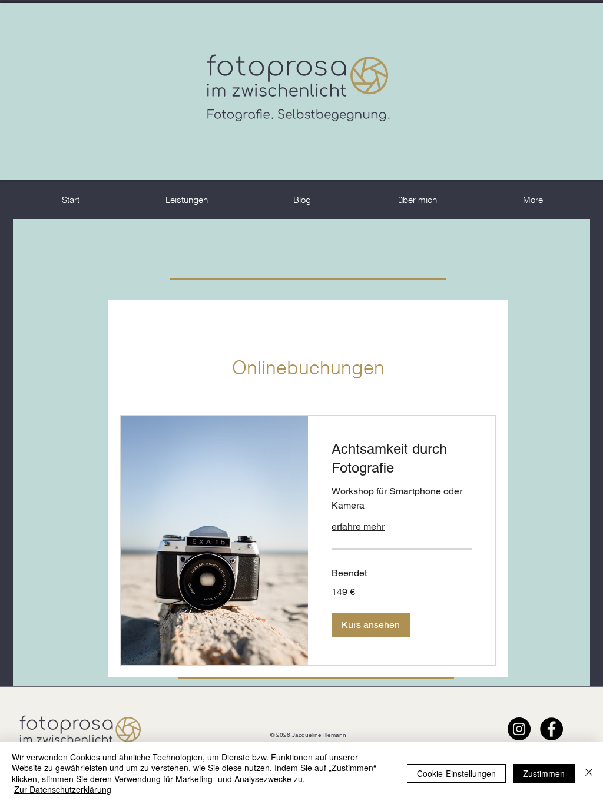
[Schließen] (589, 773)
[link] (402, 458)
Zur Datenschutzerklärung (62, 789)
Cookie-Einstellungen (456, 773)
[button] (371, 625)
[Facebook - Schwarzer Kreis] (551, 728)
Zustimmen (544, 773)
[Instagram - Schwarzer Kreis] (519, 728)
